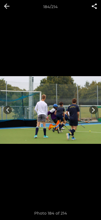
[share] (94, 7)
